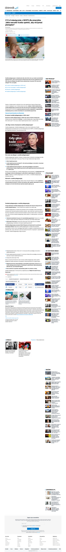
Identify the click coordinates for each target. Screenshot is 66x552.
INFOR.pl (28, 5)
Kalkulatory (55, 536)
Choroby (41, 542)
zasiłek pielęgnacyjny (24, 279)
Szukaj (59, 7)
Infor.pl (6, 538)
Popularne (33, 339)
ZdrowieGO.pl (48, 5)
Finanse (13, 13)
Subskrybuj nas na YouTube (12, 35)
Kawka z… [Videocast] (23, 15)
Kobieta (29, 538)
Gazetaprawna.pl (8, 539)
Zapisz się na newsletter (24, 35)
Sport (18, 542)
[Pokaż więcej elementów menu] (60, 10)
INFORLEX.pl (38, 5)
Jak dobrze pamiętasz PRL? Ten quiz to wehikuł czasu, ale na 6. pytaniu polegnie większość (11, 320)
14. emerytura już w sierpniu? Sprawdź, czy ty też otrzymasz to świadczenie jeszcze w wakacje (11, 302)
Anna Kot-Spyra (23, 28)
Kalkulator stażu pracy (56, 540)
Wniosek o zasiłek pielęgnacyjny (13, 89)
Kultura (29, 546)
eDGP (6, 540)
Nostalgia (12, 15)
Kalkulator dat (55, 538)
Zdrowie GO (17, 15)
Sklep (60, 5)
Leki (40, 540)
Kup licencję (16, 275)
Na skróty (7, 536)
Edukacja (29, 540)
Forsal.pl (6, 541)
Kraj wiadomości (40, 339)
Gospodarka (8, 13)
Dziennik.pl (19, 536)
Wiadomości (19, 541)
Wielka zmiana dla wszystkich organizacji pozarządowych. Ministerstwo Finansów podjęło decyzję (25, 302)
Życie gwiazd (30, 542)
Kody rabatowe (30, 539)
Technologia (19, 539)
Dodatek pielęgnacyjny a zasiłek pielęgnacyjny (16, 91)
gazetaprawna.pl (55, 5)
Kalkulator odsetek (55, 542)
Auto (18, 538)
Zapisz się (33, 528)
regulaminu (34, 525)
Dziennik (6, 17)
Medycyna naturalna (43, 541)
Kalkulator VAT (55, 541)
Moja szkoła (30, 541)
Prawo (41, 538)
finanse (18, 17)
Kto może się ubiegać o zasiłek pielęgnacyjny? (16, 87)
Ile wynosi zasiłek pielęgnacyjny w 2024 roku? (16, 85)
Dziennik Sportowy (31, 15)
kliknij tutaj (38, 532)
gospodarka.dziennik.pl (12, 17)
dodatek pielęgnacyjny (14, 279)
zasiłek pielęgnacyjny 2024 (11, 281)
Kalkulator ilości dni (56, 539)
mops (31, 279)
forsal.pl (33, 5)
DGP (43, 5)
